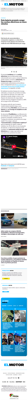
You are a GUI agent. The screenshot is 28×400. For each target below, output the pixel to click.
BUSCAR (5, 291)
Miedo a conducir (8, 0)
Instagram (11, 165)
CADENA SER (21, 305)
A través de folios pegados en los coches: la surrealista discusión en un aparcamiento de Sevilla (20, 324)
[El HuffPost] (19, 382)
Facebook (3, 165)
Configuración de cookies (20, 373)
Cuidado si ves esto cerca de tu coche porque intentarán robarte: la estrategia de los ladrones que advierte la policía (8, 348)
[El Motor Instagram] (15, 378)
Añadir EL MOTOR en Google (9, 33)
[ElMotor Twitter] (13, 378)
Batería (9, 168)
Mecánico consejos (16, 0)
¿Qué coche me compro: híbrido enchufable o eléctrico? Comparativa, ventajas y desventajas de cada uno (13, 232)
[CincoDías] (12, 381)
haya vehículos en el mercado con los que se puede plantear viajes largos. (13, 86)
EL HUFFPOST (9, 305)
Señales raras (23, 0)
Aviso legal (5, 373)
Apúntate (6, 278)
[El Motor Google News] (18, 378)
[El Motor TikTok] (16, 378)
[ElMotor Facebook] (11, 378)
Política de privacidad (11, 373)
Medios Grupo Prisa (14, 398)
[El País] (4, 381)
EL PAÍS (14, 305)
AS (17, 305)
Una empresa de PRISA (14, 395)
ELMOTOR (4, 305)
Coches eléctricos (15, 168)
